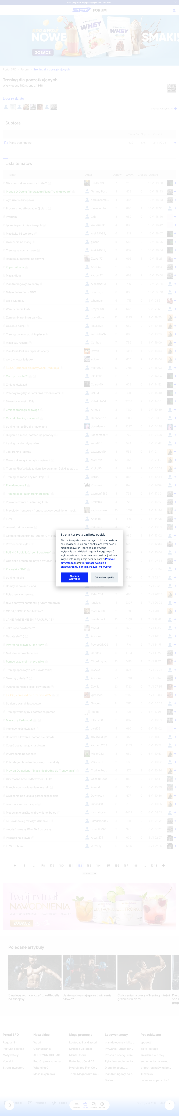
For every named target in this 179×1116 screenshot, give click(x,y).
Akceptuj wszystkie (74, 577)
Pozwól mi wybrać (100, 566)
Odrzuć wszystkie (104, 577)
